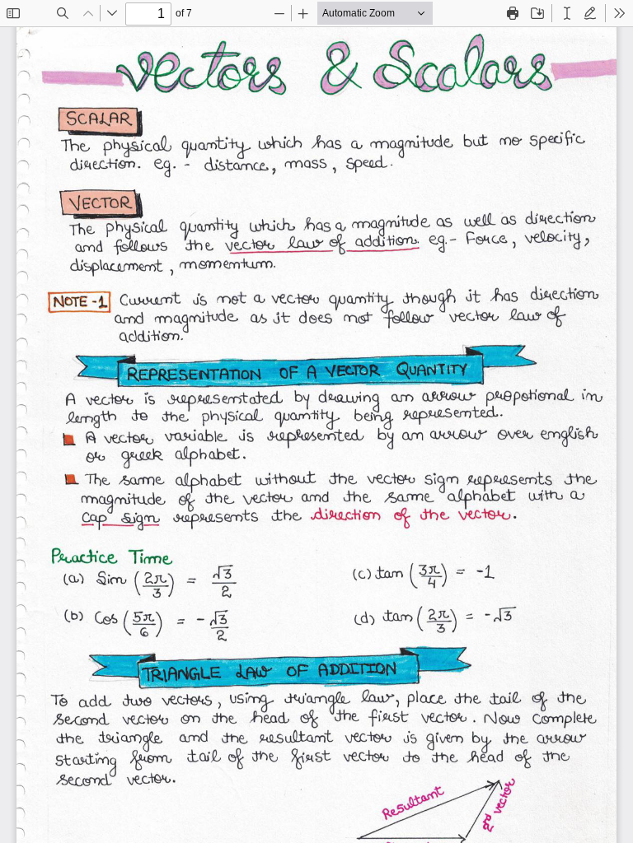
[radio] (567, 13)
